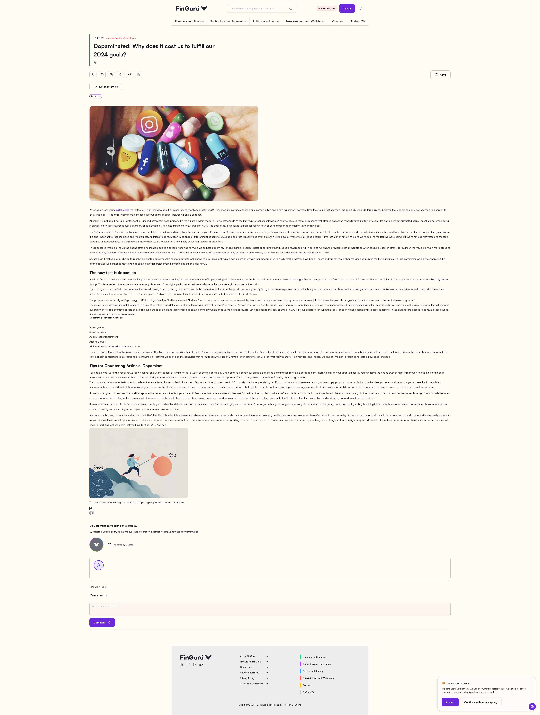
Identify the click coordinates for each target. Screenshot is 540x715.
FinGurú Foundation (250, 661)
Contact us (246, 667)
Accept (450, 702)
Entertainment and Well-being (305, 21)
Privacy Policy (247, 678)
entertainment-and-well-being (121, 37)
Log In (347, 8)
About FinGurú (247, 656)
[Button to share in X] (92, 74)
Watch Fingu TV (328, 8)
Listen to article (108, 86)
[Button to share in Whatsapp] (102, 74)
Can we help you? (532, 706)
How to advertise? (249, 672)
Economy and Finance (189, 21)
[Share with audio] (138, 74)
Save (443, 74)
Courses (337, 21)
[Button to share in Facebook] (120, 74)
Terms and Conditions (251, 683)
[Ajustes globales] (360, 8)
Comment (100, 622)
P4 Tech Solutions (292, 704)
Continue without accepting (480, 702)
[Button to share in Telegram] (129, 74)
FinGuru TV (357, 21)
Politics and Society (266, 21)
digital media (122, 209)
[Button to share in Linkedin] (111, 74)
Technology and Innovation (228, 21)
